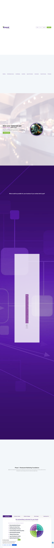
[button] (17, 525)
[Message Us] (37, 27)
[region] (9, 543)
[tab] (7, 516)
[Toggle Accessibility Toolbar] (53, 542)
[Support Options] (40, 27)
